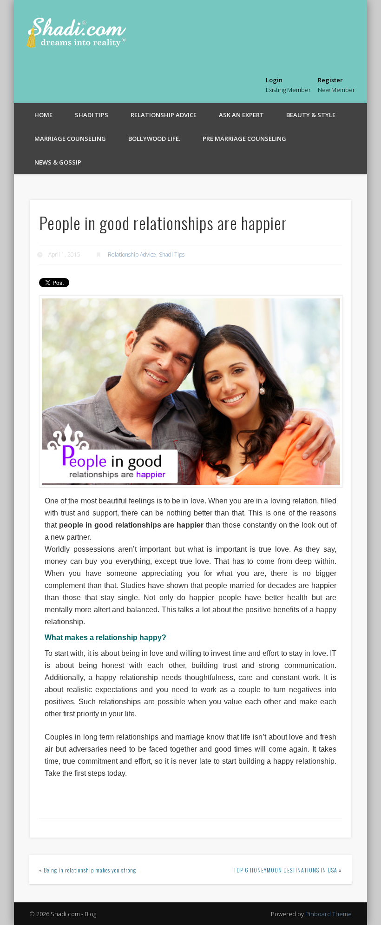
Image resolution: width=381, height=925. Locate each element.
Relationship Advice (164, 115)
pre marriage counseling (244, 138)
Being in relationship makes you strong (90, 870)
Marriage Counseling (70, 138)
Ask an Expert (241, 115)
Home (43, 115)
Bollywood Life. (154, 138)
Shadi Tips (91, 115)
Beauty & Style (310, 115)
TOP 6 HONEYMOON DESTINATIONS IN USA (285, 870)
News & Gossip (57, 162)
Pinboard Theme (328, 914)
